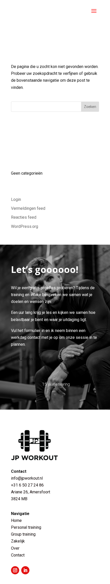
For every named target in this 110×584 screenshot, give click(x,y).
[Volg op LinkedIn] (25, 570)
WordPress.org (24, 226)
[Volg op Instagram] (15, 570)
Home (16, 520)
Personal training (26, 527)
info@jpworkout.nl (27, 478)
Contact (18, 555)
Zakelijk (18, 541)
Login (16, 199)
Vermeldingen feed (28, 208)
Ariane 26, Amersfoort (30, 492)
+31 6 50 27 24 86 (28, 485)
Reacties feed (23, 217)
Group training (23, 534)
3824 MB (19, 498)
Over (15, 548)
